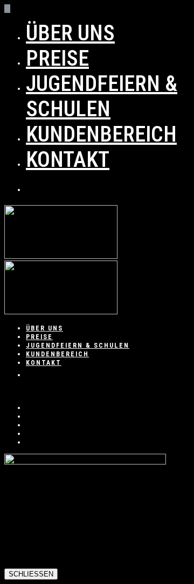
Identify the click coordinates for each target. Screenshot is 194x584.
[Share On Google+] (29, 433)
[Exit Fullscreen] (15, 391)
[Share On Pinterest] (29, 424)
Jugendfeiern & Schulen (101, 96)
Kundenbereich (101, 134)
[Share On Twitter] (29, 416)
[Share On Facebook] (29, 407)
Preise (57, 58)
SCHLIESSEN (31, 574)
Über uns (70, 33)
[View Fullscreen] (7, 391)
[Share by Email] (29, 442)
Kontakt (67, 159)
